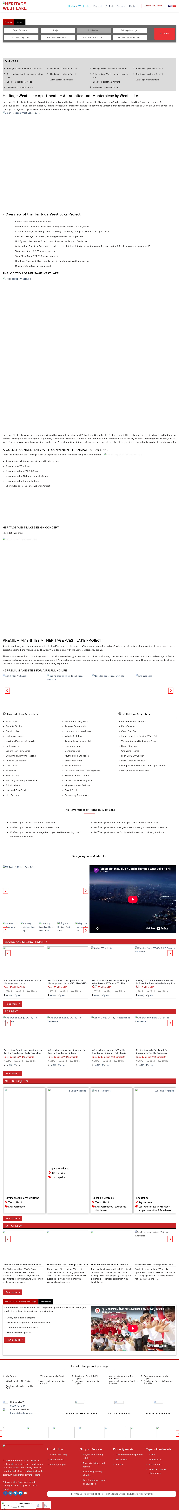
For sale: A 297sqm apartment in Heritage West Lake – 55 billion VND (67, 982)
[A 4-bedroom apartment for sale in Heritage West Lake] (23, 961)
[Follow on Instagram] (10, 1493)
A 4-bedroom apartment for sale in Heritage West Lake (22, 982)
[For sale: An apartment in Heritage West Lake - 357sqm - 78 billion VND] (111, 961)
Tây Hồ (17, 995)
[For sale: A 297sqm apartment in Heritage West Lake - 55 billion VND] (67, 961)
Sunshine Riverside (103, 1197)
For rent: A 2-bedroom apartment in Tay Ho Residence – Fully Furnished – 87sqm (23, 1053)
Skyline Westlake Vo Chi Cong (22, 1197)
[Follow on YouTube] (25, 1493)
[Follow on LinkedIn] (20, 1493)
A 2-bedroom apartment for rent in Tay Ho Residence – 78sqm (66, 1051)
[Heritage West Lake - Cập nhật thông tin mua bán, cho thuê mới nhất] (17, 6)
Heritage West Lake (79, 6)
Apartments (19, 1206)
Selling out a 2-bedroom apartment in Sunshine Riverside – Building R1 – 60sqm (155, 983)
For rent (97, 6)
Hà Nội (9, 995)
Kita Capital (142, 1197)
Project (109, 6)
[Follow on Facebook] (5, 1493)
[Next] (171, 691)
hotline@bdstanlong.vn (22, 1412)
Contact (133, 6)
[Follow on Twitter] (15, 1493)
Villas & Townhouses (162, 1210)
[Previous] (7, 691)
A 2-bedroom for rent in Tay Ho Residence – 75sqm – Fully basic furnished (109, 1053)
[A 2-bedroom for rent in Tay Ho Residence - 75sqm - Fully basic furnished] (111, 1031)
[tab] (8, 22)
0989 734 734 (17, 1405)
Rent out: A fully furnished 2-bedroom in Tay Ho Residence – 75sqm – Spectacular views (152, 1053)
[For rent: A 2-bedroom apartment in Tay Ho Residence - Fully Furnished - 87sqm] (23, 1031)
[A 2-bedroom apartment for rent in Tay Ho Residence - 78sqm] (67, 1031)
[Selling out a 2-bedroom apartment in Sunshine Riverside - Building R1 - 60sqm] (155, 961)
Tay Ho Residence (59, 1168)
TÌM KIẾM (164, 33)
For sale (121, 6)
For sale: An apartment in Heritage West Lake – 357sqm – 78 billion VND (110, 983)
